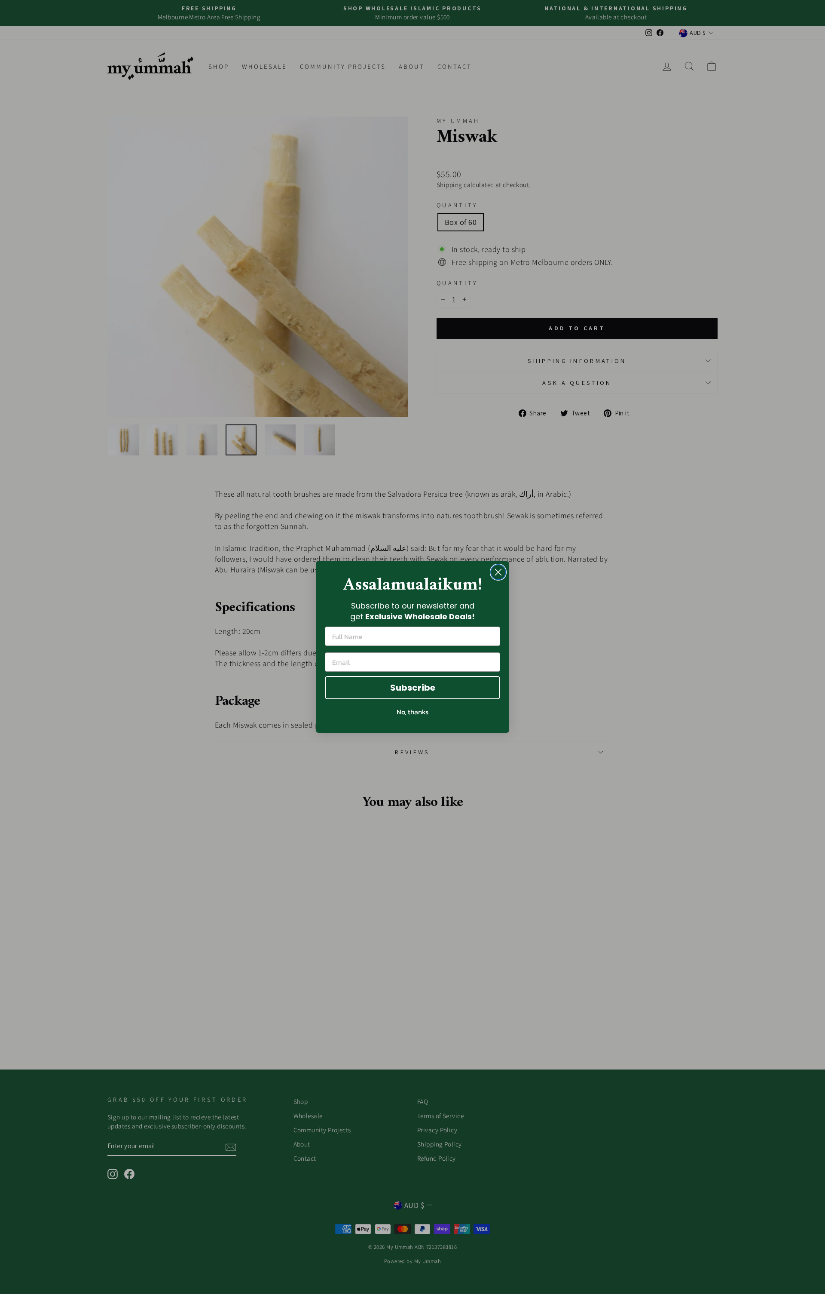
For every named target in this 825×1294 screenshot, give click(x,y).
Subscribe (412, 688)
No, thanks (412, 712)
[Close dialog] (498, 572)
